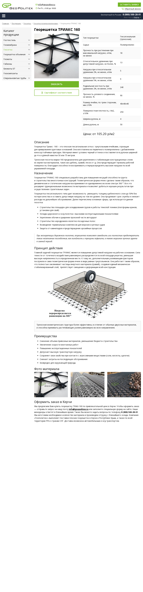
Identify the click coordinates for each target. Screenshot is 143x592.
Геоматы (7, 59)
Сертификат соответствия (58, 92)
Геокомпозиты (10, 73)
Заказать (56, 84)
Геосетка (7, 49)
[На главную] (17, 6)
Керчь (136, 17)
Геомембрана (10, 45)
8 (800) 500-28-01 (132, 14)
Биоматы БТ (9, 68)
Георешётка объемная (14, 54)
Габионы (7, 64)
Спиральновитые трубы (14, 78)
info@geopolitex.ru (46, 4)
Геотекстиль (9, 40)
